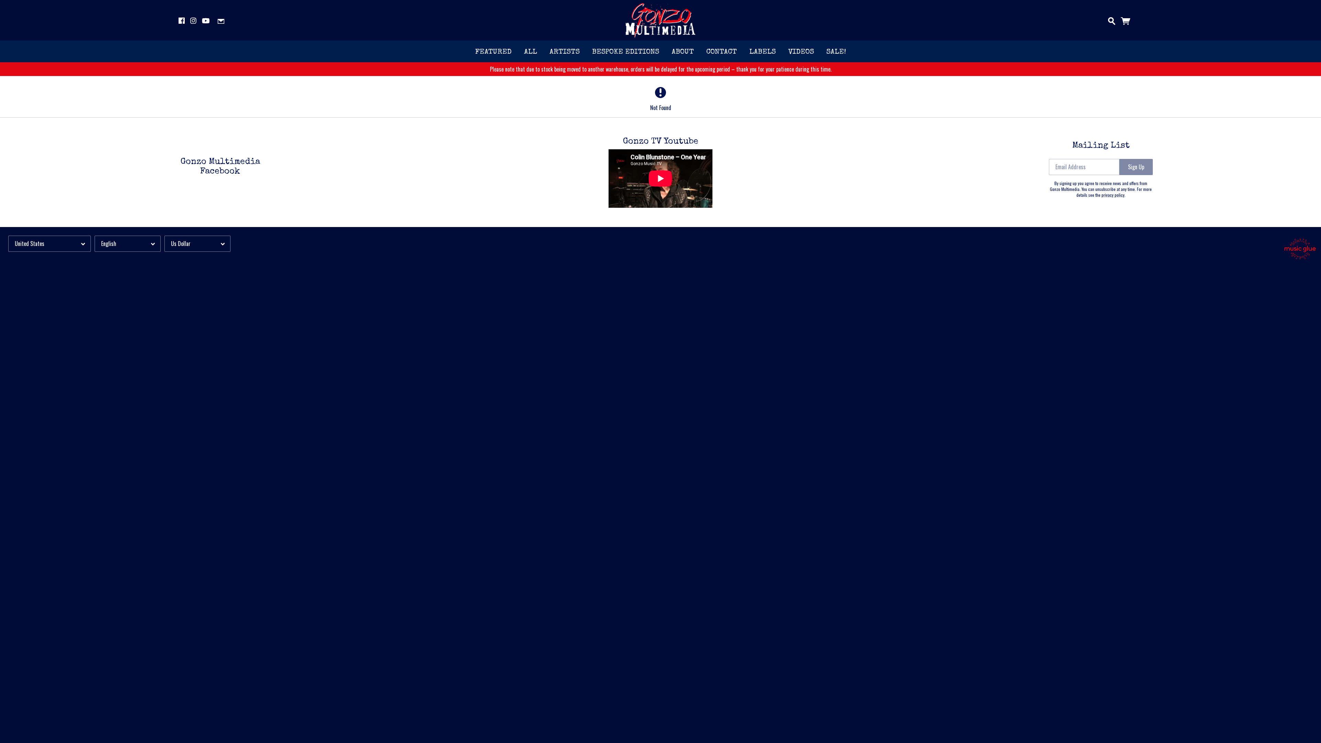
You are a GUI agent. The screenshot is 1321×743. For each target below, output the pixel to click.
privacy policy (1113, 195)
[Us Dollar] (197, 244)
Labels (762, 52)
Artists (564, 52)
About (683, 52)
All (530, 52)
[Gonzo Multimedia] (661, 20)
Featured (493, 52)
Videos (801, 52)
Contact (721, 52)
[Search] (1111, 19)
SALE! (836, 52)
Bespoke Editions (625, 52)
